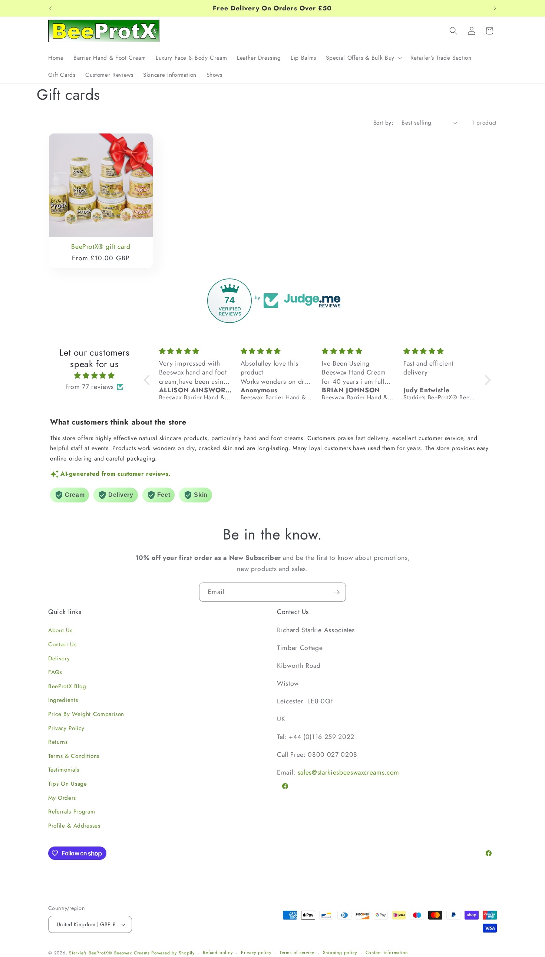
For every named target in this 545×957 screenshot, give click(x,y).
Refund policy (217, 952)
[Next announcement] (495, 8)
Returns (58, 742)
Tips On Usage (67, 784)
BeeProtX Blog (67, 686)
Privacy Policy (66, 728)
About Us (60, 630)
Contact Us (62, 644)
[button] (363, 57)
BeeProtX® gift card (101, 246)
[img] (94, 375)
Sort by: (383, 123)
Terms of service (297, 952)
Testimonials (63, 770)
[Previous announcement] (50, 8)
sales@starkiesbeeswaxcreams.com (348, 772)
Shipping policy (340, 952)
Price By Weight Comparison (86, 714)
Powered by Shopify (173, 953)
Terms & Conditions (73, 756)
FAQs (55, 672)
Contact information (387, 952)
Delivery (59, 658)
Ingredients (63, 700)
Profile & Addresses (74, 826)
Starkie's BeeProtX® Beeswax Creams (109, 953)
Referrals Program (71, 812)
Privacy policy (256, 952)
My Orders (62, 798)
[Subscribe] (337, 592)
